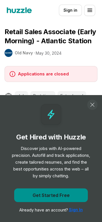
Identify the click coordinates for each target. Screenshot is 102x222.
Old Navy (24, 52)
